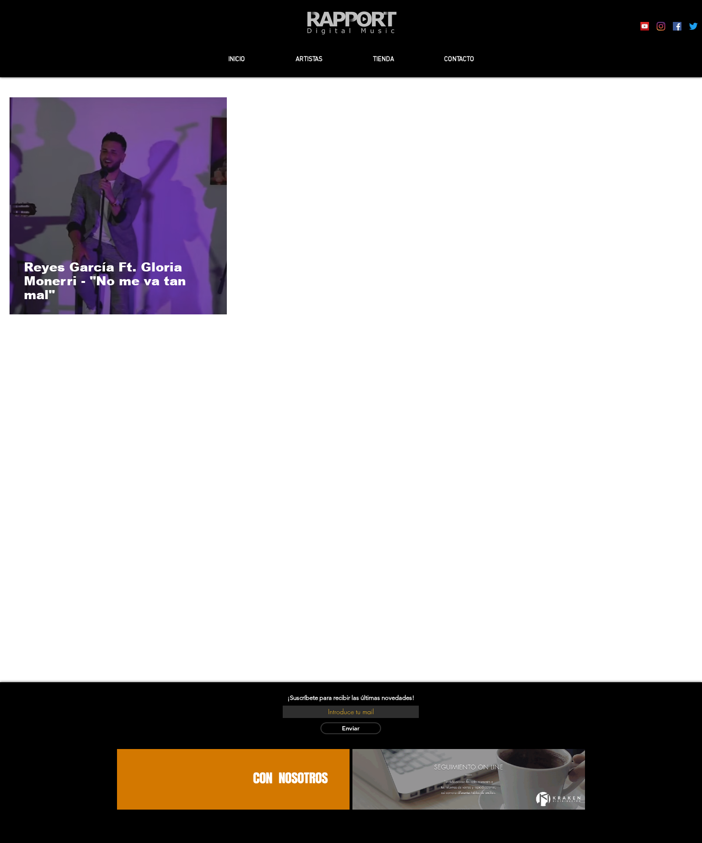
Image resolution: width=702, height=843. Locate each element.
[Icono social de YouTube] (644, 26)
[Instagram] (661, 26)
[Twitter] (693, 26)
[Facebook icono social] (677, 26)
